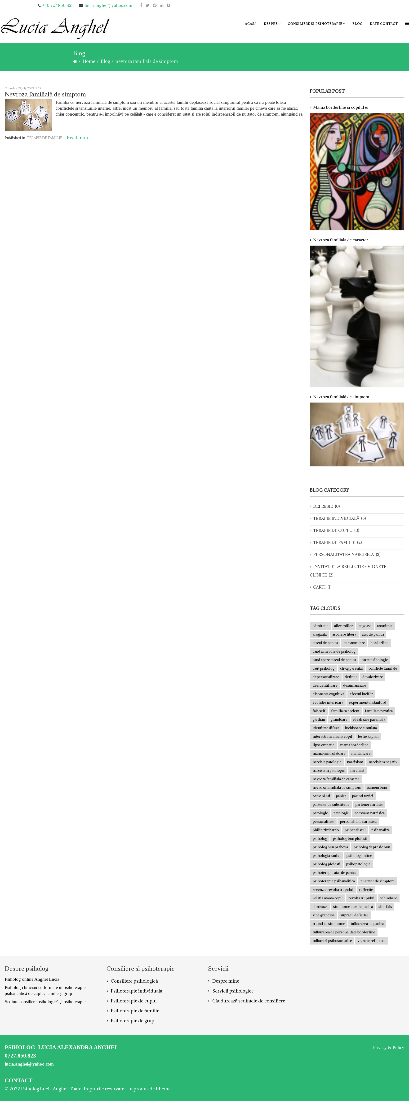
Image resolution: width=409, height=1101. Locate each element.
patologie (341, 813)
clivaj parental (351, 668)
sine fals (385, 906)
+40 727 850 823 (58, 5)
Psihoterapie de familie (134, 1011)
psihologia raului (327, 855)
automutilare (354, 643)
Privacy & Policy (388, 1047)
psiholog (320, 838)
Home (89, 61)
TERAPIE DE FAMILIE (44, 138)
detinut (351, 677)
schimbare (388, 898)
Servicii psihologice (232, 991)
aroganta (320, 634)
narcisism (355, 762)
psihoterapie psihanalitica (334, 881)
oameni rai (321, 796)
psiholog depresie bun (372, 847)
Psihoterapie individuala (136, 991)
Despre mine (225, 981)
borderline (379, 643)
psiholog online (359, 855)
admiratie (321, 626)
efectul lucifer (361, 694)
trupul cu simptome (329, 923)
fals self (319, 711)
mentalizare (361, 753)
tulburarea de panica (367, 923)
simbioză (320, 906)
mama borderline (354, 745)
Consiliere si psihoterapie (315, 24)
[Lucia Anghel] (148, 5)
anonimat (384, 626)
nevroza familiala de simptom (337, 787)
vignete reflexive (372, 940)
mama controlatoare (329, 753)
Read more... (79, 137)
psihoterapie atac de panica (334, 872)
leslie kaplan (368, 736)
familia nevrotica (379, 711)
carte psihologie (375, 660)
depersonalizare (326, 677)
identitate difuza (326, 728)
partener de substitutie (331, 804)
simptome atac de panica (353, 906)
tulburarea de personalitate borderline (344, 932)
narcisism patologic (329, 770)
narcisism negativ (383, 762)
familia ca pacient (345, 711)
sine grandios (324, 915)
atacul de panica (325, 643)
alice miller (343, 626)
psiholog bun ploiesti (350, 838)
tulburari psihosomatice (332, 940)
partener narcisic (369, 804)
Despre (271, 24)
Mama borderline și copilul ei (340, 107)
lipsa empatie (323, 745)
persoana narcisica (370, 813)
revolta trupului (361, 898)
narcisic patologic (327, 762)
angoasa (365, 626)
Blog (357, 24)
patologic (320, 813)
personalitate (323, 821)
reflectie (366, 889)
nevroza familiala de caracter (336, 779)
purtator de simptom (377, 881)
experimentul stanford (367, 702)
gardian (319, 719)
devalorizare (372, 677)
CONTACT (18, 1080)
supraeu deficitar (354, 915)
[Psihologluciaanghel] (141, 5)
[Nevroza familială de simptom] (28, 115)
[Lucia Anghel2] (55, 28)
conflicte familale (383, 668)
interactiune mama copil (332, 736)
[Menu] (407, 23)
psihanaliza (380, 830)
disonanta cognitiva (328, 694)
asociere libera (344, 634)
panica (341, 796)
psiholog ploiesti (326, 864)
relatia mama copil (328, 898)
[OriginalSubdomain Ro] (161, 5)
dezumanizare (354, 685)
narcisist (357, 770)
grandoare (339, 719)
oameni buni (377, 787)
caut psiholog (323, 668)
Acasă (251, 24)
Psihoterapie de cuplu (133, 1001)
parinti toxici (362, 796)
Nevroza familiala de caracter (340, 240)
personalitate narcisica (358, 821)
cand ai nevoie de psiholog (334, 651)
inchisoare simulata (361, 728)
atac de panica (373, 634)
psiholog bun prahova (330, 847)
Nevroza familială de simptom (45, 94)
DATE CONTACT (384, 24)
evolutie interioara (328, 702)
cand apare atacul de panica (334, 660)
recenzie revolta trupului (333, 889)
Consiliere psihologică (134, 981)
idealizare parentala (369, 719)
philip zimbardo (326, 830)
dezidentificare (325, 685)
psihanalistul (355, 830)
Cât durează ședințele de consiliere (248, 1001)
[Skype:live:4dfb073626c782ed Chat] (168, 5)
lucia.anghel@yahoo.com (108, 5)
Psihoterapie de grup (132, 1020)
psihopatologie (358, 864)
